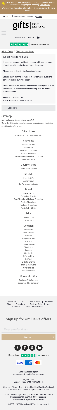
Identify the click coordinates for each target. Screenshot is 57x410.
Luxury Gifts (28, 220)
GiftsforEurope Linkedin (39, 348)
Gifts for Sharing (28, 262)
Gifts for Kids (28, 268)
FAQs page (24, 80)
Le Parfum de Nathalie (28, 184)
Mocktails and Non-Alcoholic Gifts (28, 135)
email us (12, 71)
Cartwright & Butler (28, 196)
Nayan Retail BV (31, 395)
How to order (34, 302)
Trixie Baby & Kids (28, 208)
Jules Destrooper (28, 159)
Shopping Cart (38, 38)
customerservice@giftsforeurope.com (28, 374)
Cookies (34, 387)
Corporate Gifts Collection (28, 283)
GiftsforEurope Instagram (32, 348)
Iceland (39, 16)
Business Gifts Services (28, 280)
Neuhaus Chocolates (28, 151)
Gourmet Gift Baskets (28, 169)
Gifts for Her (28, 253)
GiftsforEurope (7, 51)
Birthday (28, 235)
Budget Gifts (29, 217)
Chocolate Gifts (28, 145)
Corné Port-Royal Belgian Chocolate (28, 156)
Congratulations (28, 244)
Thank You (28, 247)
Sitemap (6, 387)
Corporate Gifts (28, 238)
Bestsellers (28, 230)
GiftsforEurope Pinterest (25, 348)
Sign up (27, 337)
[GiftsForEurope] (4, 33)
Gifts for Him (28, 256)
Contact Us (20, 38)
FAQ (22, 302)
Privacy (15, 387)
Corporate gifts (28, 276)
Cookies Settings (46, 387)
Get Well (28, 259)
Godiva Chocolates (28, 154)
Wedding (28, 241)
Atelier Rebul (28, 181)
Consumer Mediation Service (20, 390)
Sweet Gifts (28, 148)
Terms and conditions (25, 51)
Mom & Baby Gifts (28, 265)
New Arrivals (28, 233)
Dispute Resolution (41, 390)
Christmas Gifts (28, 271)
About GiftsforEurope (34, 307)
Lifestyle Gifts (28, 178)
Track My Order (36, 304)
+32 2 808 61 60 (16, 97)
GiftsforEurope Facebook (17, 348)
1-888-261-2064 (25, 100)
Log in (31, 38)
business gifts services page (31, 65)
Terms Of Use (24, 387)
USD (24, 16)
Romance (28, 250)
